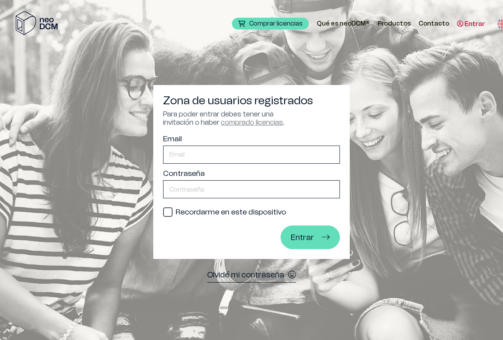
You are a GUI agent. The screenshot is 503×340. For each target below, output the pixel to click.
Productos (394, 23)
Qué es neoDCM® (343, 23)
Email (172, 138)
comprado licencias (252, 122)
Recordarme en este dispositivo (231, 211)
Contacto (434, 23)
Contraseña (184, 173)
